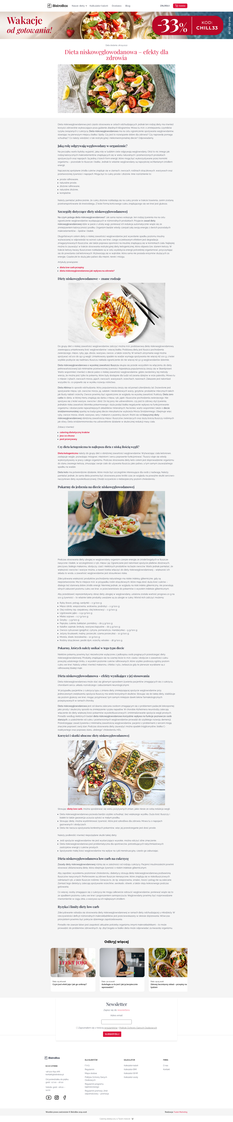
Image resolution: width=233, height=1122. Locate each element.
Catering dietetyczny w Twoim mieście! (115, 1119)
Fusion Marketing (180, 1112)
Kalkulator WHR (131, 1073)
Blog (127, 6)
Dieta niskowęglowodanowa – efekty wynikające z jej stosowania (24, 62)
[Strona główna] (58, 6)
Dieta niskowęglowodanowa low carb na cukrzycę (24, 69)
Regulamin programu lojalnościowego (94, 1085)
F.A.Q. (87, 1065)
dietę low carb (74, 809)
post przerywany (68, 439)
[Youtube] (49, 1098)
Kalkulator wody (131, 1077)
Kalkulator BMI (130, 1069)
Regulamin (89, 1069)
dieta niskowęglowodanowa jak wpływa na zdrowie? (87, 271)
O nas (165, 1065)
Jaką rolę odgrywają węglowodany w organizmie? (25, 35)
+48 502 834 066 (53, 1071)
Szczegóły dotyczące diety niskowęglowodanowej (20, 42)
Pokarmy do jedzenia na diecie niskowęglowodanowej (22, 55)
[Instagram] (57, 1098)
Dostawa (116, 6)
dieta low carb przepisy (72, 267)
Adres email (116, 1015)
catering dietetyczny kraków (75, 432)
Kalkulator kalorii (99, 6)
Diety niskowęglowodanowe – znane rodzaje (24, 48)
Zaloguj (165, 6)
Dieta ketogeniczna (68, 453)
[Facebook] (65, 1098)
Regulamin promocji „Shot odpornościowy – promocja (97, 1092)
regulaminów (111, 1028)
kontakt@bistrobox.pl (55, 1074)
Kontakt (166, 1069)
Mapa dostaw (91, 1073)
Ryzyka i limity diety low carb (21, 75)
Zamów (182, 6)
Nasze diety (78, 6)
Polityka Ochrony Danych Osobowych (96, 1078)
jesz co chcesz (67, 435)
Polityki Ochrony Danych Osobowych (138, 1028)
